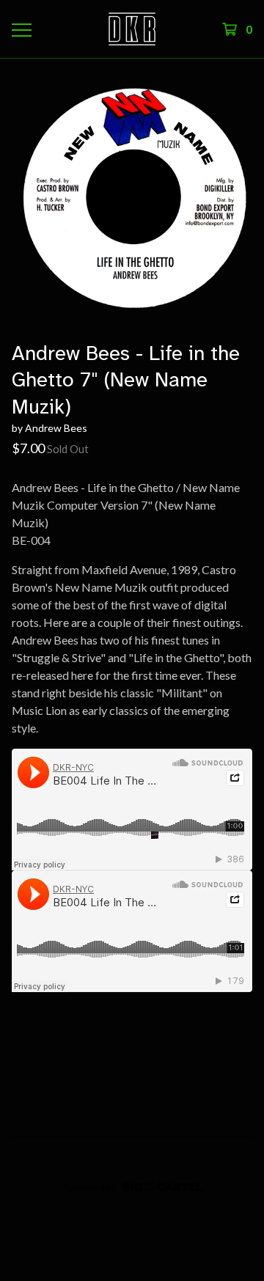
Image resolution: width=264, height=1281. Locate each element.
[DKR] (131, 29)
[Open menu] (20, 29)
